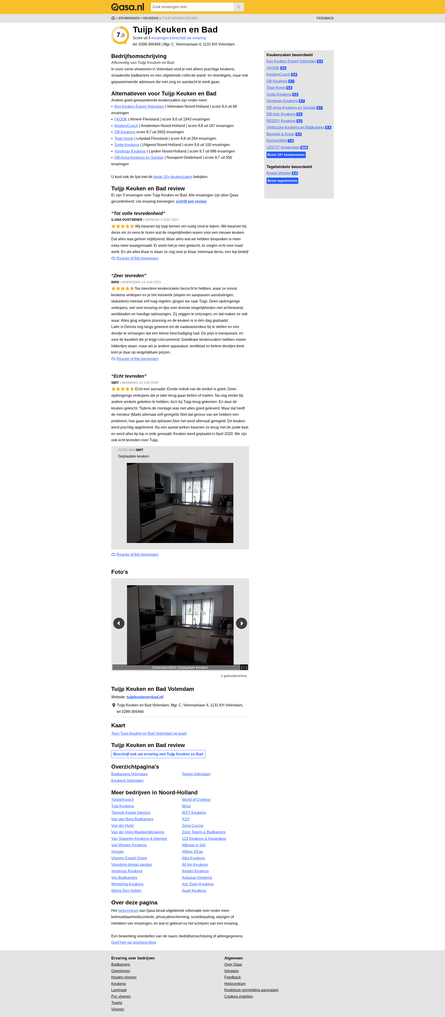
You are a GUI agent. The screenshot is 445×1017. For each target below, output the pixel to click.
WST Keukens (194, 813)
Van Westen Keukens (129, 845)
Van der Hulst (122, 826)
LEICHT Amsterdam (283, 147)
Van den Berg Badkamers (132, 819)
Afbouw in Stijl (194, 845)
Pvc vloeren (121, 996)
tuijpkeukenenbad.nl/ (145, 697)
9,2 (299, 121)
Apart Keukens (194, 891)
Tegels (116, 1003)
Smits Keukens (279, 94)
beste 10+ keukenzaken (173, 177)
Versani (117, 852)
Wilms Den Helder (126, 891)
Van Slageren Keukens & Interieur (139, 839)
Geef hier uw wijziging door (133, 942)
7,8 (291, 141)
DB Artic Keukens (281, 114)
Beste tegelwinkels (282, 180)
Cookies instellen (238, 996)
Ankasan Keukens (197, 878)
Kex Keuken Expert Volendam (291, 61)
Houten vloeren (124, 977)
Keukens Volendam (127, 781)
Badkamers (120, 964)
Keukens (118, 984)
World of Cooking (196, 800)
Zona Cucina (192, 826)
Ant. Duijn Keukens (198, 884)
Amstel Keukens (195, 871)
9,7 (291, 81)
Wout (186, 806)
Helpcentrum (234, 984)
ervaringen (160, 38)
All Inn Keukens (195, 865)
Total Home (276, 88)
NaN (304, 147)
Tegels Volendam (196, 774)
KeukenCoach (278, 74)
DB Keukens (277, 81)
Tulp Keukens (122, 806)
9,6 (283, 68)
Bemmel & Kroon (281, 134)
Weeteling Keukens (127, 884)
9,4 (320, 61)
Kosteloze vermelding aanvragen (251, 990)
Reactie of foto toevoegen (138, 258)
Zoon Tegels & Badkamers (204, 832)
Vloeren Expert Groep (129, 858)
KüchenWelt (277, 141)
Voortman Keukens (282, 101)
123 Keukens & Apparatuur (204, 839)
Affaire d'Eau (192, 852)
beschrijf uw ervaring (189, 38)
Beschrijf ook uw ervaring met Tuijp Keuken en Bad (158, 754)
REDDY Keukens (281, 121)
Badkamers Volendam (129, 774)
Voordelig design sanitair (131, 865)
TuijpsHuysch (122, 800)
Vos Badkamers (124, 878)
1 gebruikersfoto (234, 676)
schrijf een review (191, 201)
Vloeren (117, 1009)
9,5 (298, 134)
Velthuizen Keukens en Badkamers (295, 127)
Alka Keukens (193, 858)
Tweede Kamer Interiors (130, 813)
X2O (185, 819)
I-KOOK (273, 68)
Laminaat (119, 990)
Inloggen (231, 971)
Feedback (325, 18)
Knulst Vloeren (279, 173)
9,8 (294, 74)
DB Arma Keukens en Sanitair (291, 108)
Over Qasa (233, 964)
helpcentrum (128, 911)
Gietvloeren (120, 971)
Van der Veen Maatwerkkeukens (137, 832)
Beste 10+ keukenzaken (286, 154)
